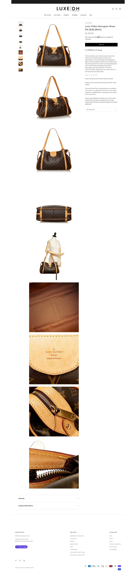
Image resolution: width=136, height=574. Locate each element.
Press (111, 541)
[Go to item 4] (20, 41)
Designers (66, 15)
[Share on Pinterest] (94, 75)
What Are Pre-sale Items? (77, 555)
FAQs (71, 547)
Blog (110, 536)
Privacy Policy (113, 547)
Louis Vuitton (57, 15)
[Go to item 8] (20, 64)
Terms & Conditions (115, 544)
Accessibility (73, 549)
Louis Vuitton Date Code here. (104, 78)
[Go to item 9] (20, 69)
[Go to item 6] (20, 52)
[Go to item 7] (20, 58)
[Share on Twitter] (91, 75)
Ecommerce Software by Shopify (28, 567)
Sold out (101, 44)
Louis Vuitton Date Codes (77, 552)
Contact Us (73, 538)
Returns (72, 541)
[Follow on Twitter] (20, 560)
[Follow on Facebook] (16, 560)
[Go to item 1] (20, 24)
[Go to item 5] (20, 47)
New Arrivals (47, 15)
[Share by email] (96, 75)
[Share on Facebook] (89, 75)
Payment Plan (74, 544)
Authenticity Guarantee (77, 536)
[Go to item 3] (20, 35)
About (111, 538)
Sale (91, 15)
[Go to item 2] (20, 30)
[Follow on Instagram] (24, 560)
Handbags (74, 15)
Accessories (83, 15)
